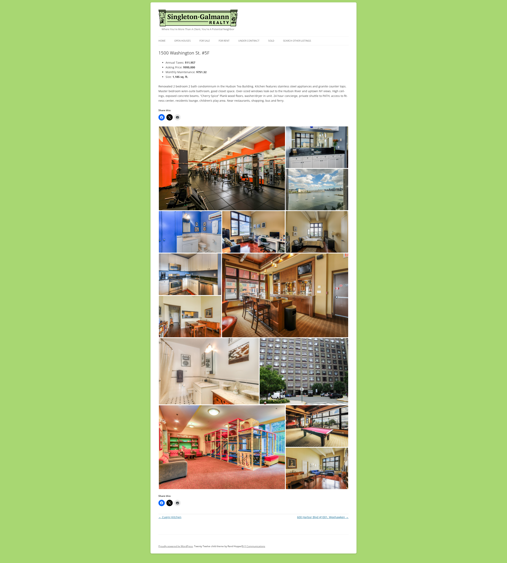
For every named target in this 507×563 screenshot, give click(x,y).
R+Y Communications (253, 546)
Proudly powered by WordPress (175, 546)
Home (162, 40)
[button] (221, 168)
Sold (271, 40)
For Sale (204, 40)
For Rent (224, 40)
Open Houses (182, 40)
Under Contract (248, 40)
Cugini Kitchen (169, 517)
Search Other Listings (297, 40)
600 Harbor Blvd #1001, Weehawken (323, 517)
